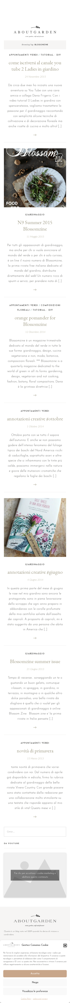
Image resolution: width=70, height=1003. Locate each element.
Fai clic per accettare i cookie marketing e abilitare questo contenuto (35, 875)
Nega (35, 982)
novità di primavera (35, 750)
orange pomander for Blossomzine (35, 320)
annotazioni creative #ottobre (35, 418)
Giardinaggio (35, 215)
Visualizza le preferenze (35, 991)
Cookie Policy (26, 999)
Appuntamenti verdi (23, 55)
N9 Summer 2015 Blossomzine (35, 225)
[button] (65, 945)
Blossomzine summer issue (35, 661)
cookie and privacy (40, 999)
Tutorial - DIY (51, 55)
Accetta (35, 973)
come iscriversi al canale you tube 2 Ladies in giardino (35, 65)
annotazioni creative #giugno (35, 572)
